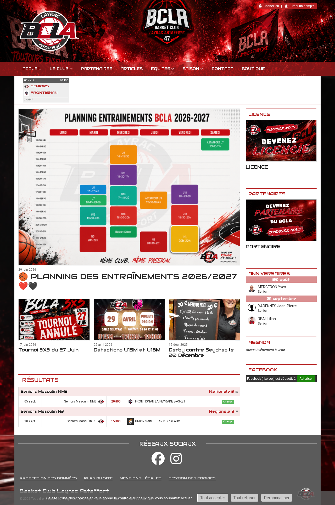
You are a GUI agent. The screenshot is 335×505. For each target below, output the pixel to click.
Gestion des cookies (192, 478)
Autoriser (306, 379)
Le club (59, 68)
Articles (132, 68)
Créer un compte (303, 6)
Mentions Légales (140, 478)
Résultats (40, 380)
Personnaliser (276, 497)
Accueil (32, 68)
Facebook (262, 370)
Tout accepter (212, 497)
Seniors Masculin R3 (42, 411)
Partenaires (96, 68)
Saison (191, 68)
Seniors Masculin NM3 (44, 391)
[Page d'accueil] (167, 31)
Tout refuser (244, 497)
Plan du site (98, 478)
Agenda (259, 342)
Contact (222, 68)
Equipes (160, 68)
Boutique (253, 68)
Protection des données (48, 478)
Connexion (271, 6)
